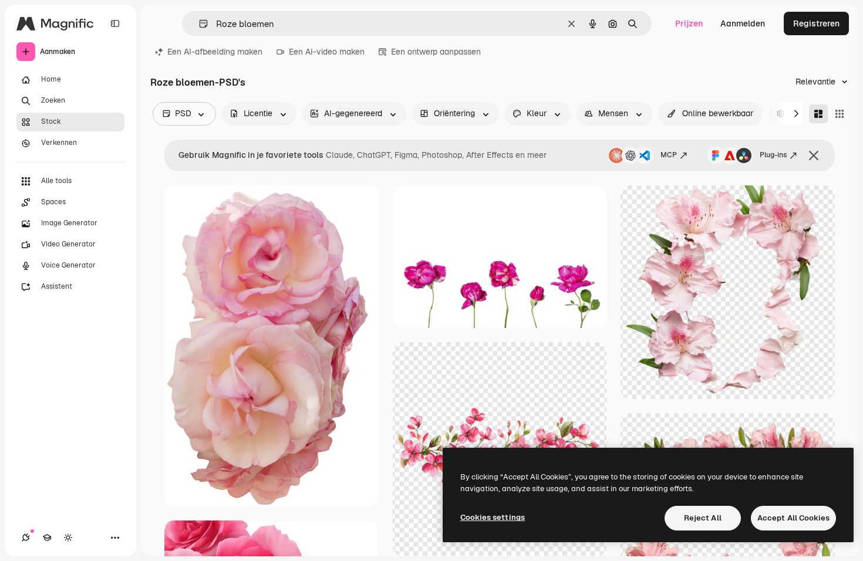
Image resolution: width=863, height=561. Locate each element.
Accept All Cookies (793, 518)
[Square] (839, 113)
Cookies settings (492, 517)
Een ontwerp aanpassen (436, 51)
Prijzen (689, 23)
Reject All (703, 518)
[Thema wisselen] (68, 537)
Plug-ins (773, 155)
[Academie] (47, 537)
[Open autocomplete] (199, 23)
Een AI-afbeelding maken (214, 51)
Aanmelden (742, 23)
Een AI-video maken (327, 51)
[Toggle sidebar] (115, 23)
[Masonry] (818, 113)
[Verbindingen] (25, 537)
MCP (668, 155)
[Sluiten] (814, 155)
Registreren (816, 23)
